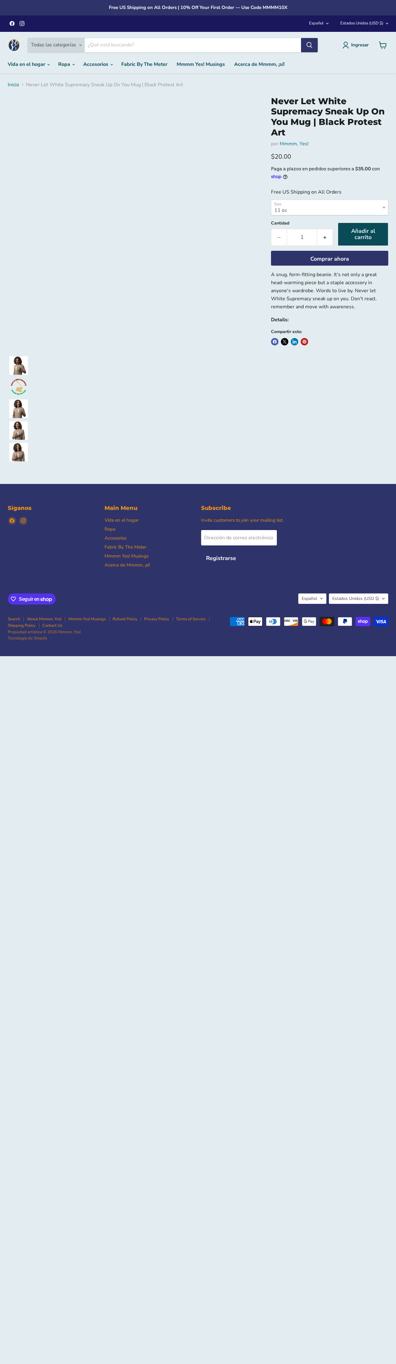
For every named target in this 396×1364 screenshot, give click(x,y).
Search (14, 619)
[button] (18, 365)
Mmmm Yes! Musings (201, 64)
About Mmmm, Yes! (44, 619)
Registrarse (221, 558)
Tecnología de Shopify (27, 638)
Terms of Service (191, 619)
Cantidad (280, 223)
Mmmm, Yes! (294, 143)
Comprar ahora (329, 259)
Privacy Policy (156, 619)
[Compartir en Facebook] (274, 341)
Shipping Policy (22, 625)
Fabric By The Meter (144, 64)
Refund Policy (125, 619)
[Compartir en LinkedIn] (294, 341)
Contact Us (52, 625)
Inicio (13, 85)
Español (316, 23)
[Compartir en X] (284, 341)
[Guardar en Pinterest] (304, 341)
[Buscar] (309, 45)
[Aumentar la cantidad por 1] (325, 237)
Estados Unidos (361, 23)
